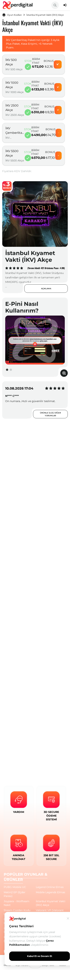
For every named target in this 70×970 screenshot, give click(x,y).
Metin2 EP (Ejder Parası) (14, 894)
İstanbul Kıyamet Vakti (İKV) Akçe (50, 903)
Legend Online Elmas (50, 887)
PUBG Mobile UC (15, 887)
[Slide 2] (10, 369)
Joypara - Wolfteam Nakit (16, 903)
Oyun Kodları (14, 14)
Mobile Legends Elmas (50, 892)
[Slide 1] (7, 369)
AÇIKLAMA (46, 288)
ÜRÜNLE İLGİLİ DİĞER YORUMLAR (50, 414)
